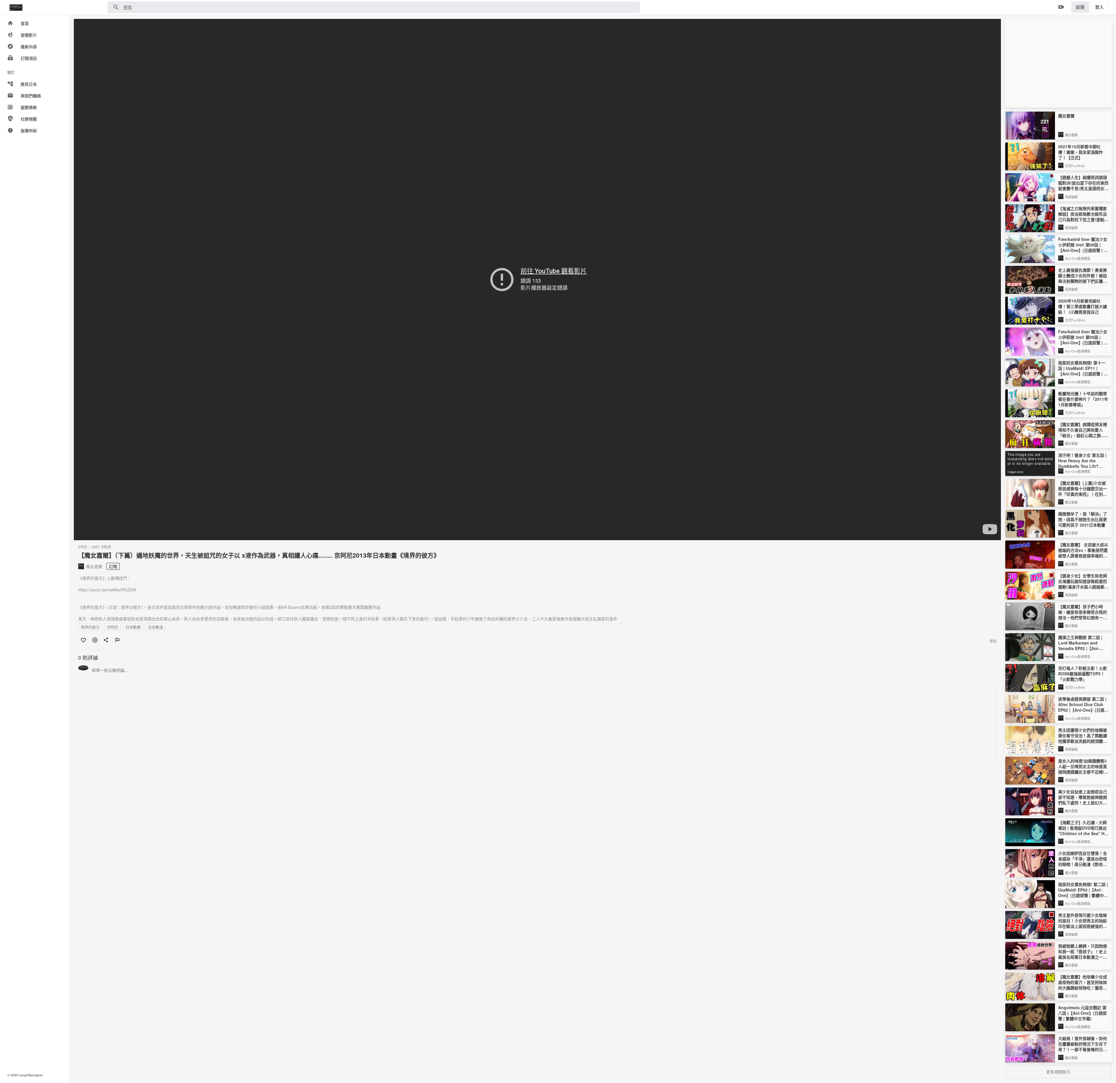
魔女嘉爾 (1071, 135)
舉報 (993, 640)
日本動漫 (155, 627)
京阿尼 (112, 627)
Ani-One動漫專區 (1077, 258)
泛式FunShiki (1075, 165)
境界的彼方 (90, 627)
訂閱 (113, 566)
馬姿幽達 (1071, 196)
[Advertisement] (252, 725)
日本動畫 (133, 627)
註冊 (1080, 7)
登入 (1099, 7)
